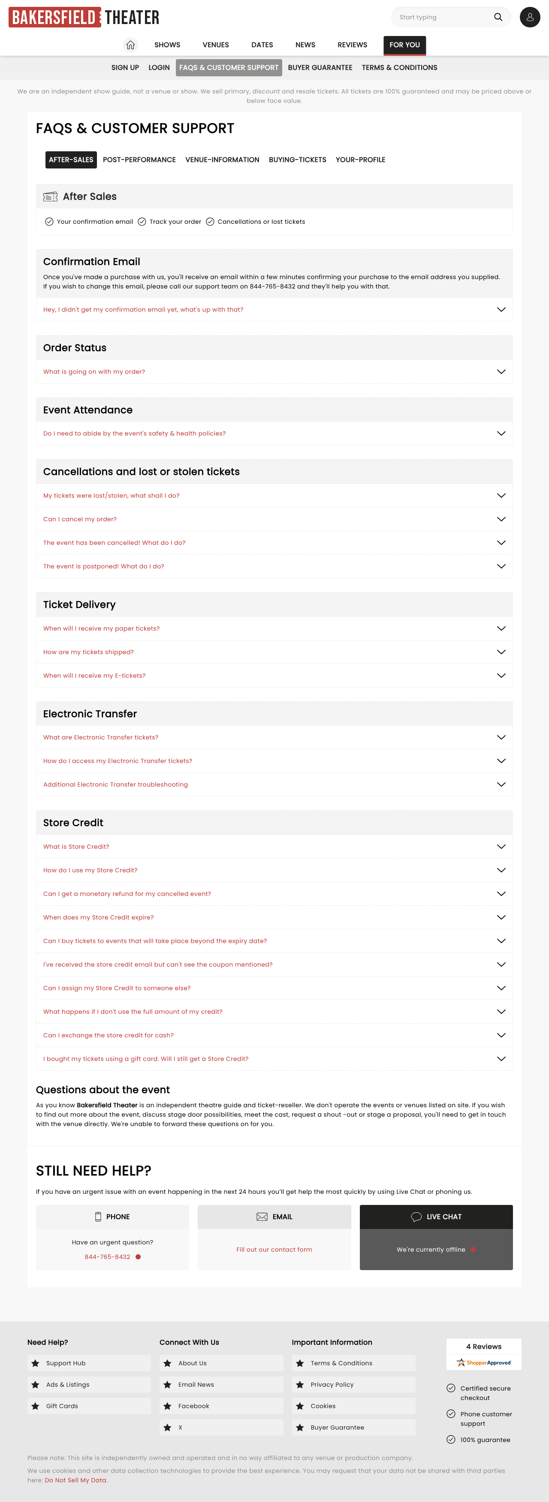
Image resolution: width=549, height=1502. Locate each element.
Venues (216, 45)
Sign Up (125, 67)
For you (405, 45)
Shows (167, 45)
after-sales (71, 160)
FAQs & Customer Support (229, 67)
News (305, 45)
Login (159, 67)
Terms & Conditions (399, 67)
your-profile (361, 160)
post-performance (139, 160)
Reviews (353, 45)
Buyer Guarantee (320, 67)
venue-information (223, 160)
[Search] (500, 17)
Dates (262, 45)
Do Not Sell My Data (75, 1480)
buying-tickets (297, 160)
